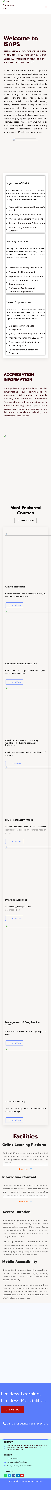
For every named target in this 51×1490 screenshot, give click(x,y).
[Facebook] (13, 1475)
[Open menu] (46, 7)
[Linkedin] (18, 1475)
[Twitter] (9, 1475)
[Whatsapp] (5, 1475)
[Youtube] (22, 1475)
